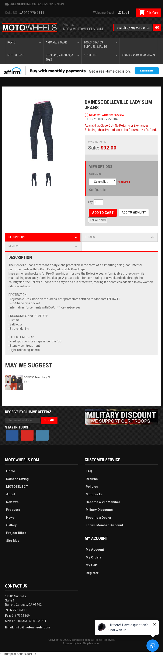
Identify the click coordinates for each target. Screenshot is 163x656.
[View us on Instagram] (42, 435)
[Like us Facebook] (12, 435)
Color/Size (95, 173)
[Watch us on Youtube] (27, 435)
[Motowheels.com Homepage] (30, 27)
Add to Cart (103, 212)
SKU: (88, 119)
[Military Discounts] (121, 417)
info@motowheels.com (82, 29)
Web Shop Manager (88, 643)
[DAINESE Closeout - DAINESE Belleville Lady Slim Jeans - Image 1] (41, 131)
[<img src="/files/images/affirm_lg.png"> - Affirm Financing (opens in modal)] (81, 70)
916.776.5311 (16, 610)
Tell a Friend (98, 220)
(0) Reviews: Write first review (104, 115)
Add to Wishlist (134, 212)
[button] (137, 27)
